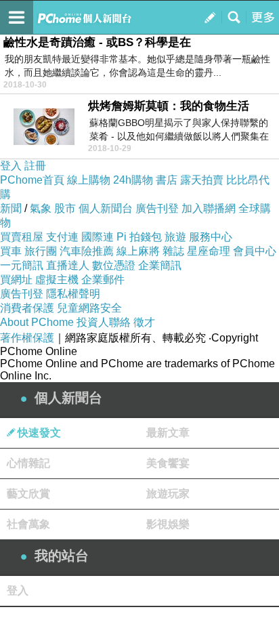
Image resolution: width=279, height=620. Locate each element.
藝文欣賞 (28, 493)
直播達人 (67, 265)
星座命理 (208, 251)
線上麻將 (138, 251)
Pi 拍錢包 (139, 237)
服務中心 (210, 237)
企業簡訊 (159, 265)
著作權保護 (27, 338)
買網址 (16, 279)
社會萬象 (28, 524)
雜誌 (173, 251)
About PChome (37, 322)
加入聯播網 (208, 208)
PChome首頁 (32, 180)
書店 (166, 180)
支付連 (62, 237)
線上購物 (88, 180)
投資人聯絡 (104, 322)
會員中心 (254, 251)
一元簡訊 (21, 265)
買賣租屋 (21, 237)
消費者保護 (27, 308)
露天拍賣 (201, 180)
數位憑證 (113, 265)
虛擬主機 (57, 279)
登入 (11, 165)
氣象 (40, 208)
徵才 (144, 322)
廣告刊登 (157, 208)
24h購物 (133, 180)
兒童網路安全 (89, 308)
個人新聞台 (106, 208)
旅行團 (40, 251)
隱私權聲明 (73, 293)
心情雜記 (28, 463)
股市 (65, 208)
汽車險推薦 (87, 251)
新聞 (11, 208)
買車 (11, 251)
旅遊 (175, 237)
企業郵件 (103, 279)
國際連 (97, 237)
